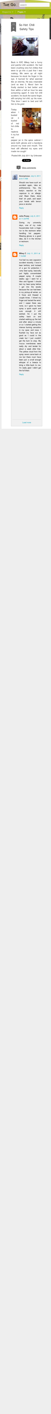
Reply (21, 207)
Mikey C (22, 253)
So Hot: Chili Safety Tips (26, 27)
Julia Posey (24, 216)
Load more (26, 422)
